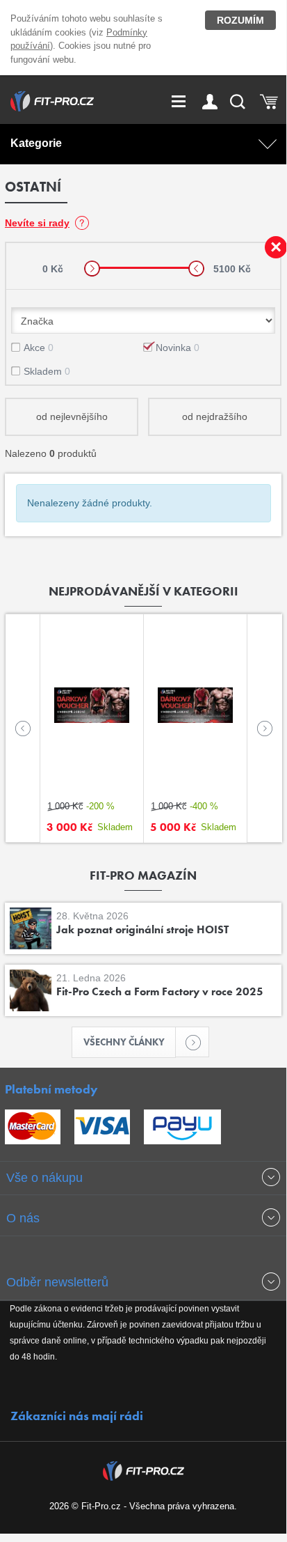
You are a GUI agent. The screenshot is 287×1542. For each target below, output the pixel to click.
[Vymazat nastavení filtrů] (276, 247)
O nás (23, 1218)
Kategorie (36, 143)
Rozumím (240, 20)
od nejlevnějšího (72, 416)
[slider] (92, 268)
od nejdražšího (214, 416)
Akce (39, 347)
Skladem (47, 371)
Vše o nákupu (44, 1178)
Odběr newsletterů (57, 1282)
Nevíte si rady (37, 222)
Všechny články (124, 1042)
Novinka (177, 347)
